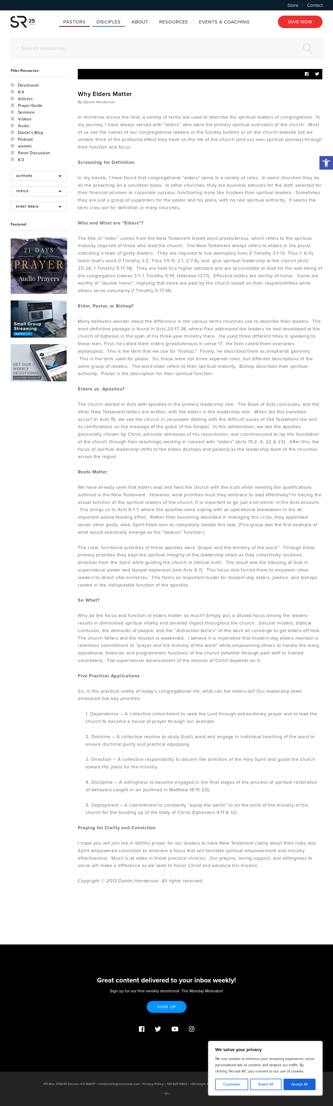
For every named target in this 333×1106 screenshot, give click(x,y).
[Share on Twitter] (317, 74)
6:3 (21, 160)
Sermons (26, 112)
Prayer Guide (30, 106)
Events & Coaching (224, 22)
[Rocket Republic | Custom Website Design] (166, 1093)
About (140, 22)
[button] (326, 163)
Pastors (74, 22)
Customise (231, 1084)
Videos (24, 119)
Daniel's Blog (30, 133)
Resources (173, 22)
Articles (25, 99)
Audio (23, 126)
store (292, 5)
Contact (315, 5)
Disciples (109, 22)
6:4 (21, 92)
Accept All (299, 1084)
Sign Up (166, 1006)
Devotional (28, 85)
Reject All (265, 1084)
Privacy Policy (153, 1084)
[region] (265, 1068)
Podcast (25, 139)
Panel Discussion (34, 153)
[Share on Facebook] (307, 74)
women (25, 146)
